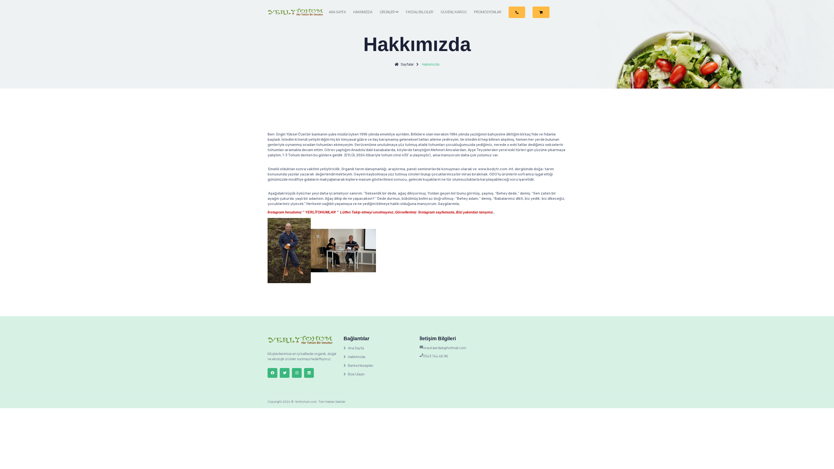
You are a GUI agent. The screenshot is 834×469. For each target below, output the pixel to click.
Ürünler (387, 12)
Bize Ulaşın (356, 374)
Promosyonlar (487, 12)
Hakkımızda (362, 12)
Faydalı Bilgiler (419, 12)
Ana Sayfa (337, 12)
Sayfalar (407, 64)
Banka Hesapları (360, 365)
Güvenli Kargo (454, 12)
